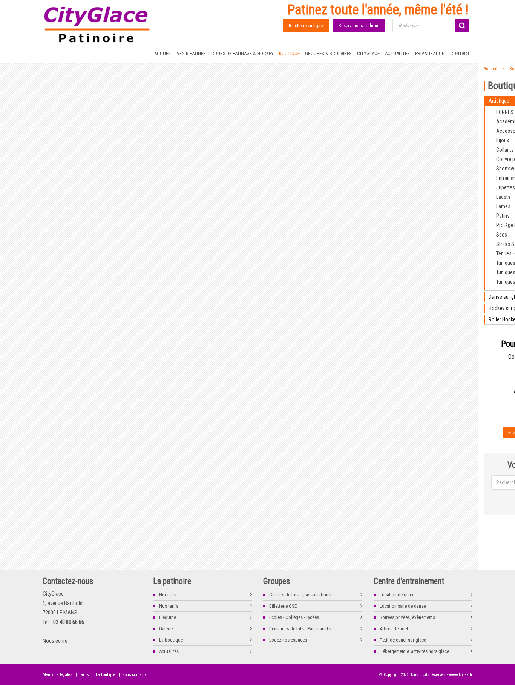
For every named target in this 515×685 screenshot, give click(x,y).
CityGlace (368, 53)
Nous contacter (135, 674)
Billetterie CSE (283, 606)
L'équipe (167, 617)
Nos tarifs (168, 606)
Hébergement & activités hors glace (414, 651)
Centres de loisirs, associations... (301, 594)
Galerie (166, 628)
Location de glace (397, 594)
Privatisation (430, 53)
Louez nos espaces (288, 640)
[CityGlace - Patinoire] (97, 24)
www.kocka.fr (460, 674)
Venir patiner (191, 53)
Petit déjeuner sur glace (403, 640)
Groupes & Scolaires (328, 53)
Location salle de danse (403, 606)
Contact (460, 53)
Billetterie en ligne (306, 25)
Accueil (163, 53)
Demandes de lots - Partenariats (300, 628)
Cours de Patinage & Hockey (242, 53)
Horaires (167, 594)
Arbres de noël (394, 628)
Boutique (289, 53)
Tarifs (84, 674)
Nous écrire (55, 640)
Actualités (397, 53)
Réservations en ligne (359, 25)
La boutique (171, 640)
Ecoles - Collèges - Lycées (294, 617)
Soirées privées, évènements (407, 617)
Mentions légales (57, 674)
